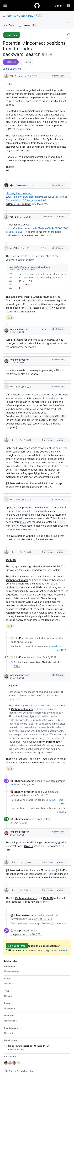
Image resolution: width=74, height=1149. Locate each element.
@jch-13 (11, 560)
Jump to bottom (12, 68)
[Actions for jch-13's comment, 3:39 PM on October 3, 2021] (68, 499)
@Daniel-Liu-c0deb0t (18, 203)
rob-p (13, 75)
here (19, 114)
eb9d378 (61, 923)
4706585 (61, 804)
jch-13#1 (48, 873)
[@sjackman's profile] (6, 185)
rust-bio (12, 16)
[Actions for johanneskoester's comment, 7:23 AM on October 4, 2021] (68, 675)
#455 (13, 784)
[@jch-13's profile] (6, 248)
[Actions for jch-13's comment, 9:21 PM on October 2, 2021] (68, 248)
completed (57, 780)
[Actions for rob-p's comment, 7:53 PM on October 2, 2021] (68, 216)
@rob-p (10, 339)
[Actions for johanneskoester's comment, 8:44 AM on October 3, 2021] (68, 329)
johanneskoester (19, 329)
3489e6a (61, 812)
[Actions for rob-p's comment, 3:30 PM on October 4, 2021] (68, 862)
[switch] (10, 317)
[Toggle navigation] (5, 5)
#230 (30, 259)
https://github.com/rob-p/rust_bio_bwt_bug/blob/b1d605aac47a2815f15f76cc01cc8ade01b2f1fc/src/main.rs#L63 (36, 197)
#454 (52, 800)
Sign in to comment (56, 950)
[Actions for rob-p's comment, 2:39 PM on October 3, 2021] (68, 440)
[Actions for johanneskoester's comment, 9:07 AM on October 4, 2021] (68, 831)
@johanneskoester (17, 483)
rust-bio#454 (57, 646)
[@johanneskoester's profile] (6, 330)
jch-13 (13, 248)
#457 (46, 901)
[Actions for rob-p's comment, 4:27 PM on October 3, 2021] (68, 552)
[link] (26, 62)
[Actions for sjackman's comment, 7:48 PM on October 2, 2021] (68, 185)
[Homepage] (37, 5)
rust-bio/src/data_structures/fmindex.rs (29, 267)
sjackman (15, 185)
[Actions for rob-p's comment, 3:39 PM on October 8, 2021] (68, 890)
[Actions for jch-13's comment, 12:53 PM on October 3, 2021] (68, 386)
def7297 (61, 650)
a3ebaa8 (31, 270)
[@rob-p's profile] (6, 75)
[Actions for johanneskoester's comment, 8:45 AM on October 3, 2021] (68, 359)
